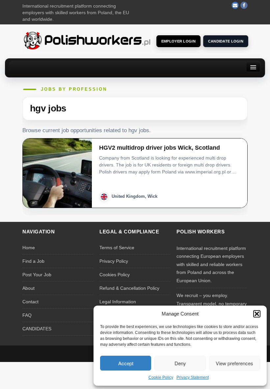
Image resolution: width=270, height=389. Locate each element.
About (28, 288)
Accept (125, 363)
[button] (257, 314)
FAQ (27, 315)
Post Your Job (36, 274)
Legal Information (117, 301)
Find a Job (33, 261)
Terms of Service (116, 247)
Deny (180, 363)
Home (28, 247)
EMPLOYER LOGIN (178, 41)
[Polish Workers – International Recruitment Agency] (86, 40)
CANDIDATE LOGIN (225, 41)
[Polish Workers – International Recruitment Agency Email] (235, 5)
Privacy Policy (113, 261)
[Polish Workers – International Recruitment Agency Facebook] (244, 5)
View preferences (234, 363)
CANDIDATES (36, 328)
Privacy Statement (192, 377)
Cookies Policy (114, 274)
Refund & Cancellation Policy (129, 288)
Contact (30, 301)
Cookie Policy (160, 377)
